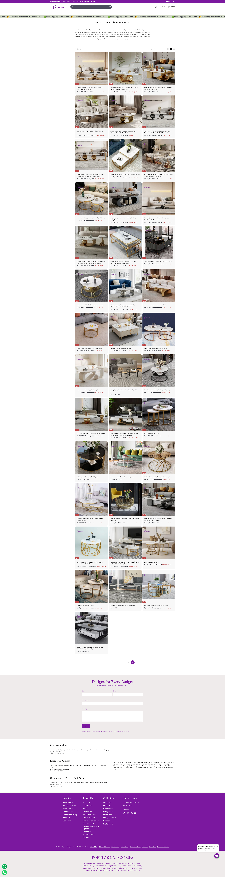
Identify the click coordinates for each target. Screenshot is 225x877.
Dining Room (98, 13)
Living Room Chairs (124, 866)
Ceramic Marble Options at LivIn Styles (92, 822)
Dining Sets (100, 863)
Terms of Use (68, 812)
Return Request (89, 818)
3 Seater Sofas (89, 870)
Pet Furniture (159, 13)
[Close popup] (218, 846)
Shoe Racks (125, 870)
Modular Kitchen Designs (89, 836)
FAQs (85, 808)
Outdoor (146, 13)
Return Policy (68, 802)
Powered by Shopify (163, 846)
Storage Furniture (129, 13)
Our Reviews (88, 812)
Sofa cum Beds (111, 863)
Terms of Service (122, 731)
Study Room (112, 13)
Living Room (83, 13)
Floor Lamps (97, 868)
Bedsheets (114, 868)
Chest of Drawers (135, 868)
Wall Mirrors (136, 866)
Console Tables (102, 870)
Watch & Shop (57, 13)
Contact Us (67, 821)
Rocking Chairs (110, 866)
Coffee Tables (89, 863)
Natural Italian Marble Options (91, 827)
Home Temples (114, 870)
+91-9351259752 (89, 1)
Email (114, 691)
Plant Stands (99, 866)
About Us (66, 818)
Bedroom (69, 13)
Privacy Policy (112, 731)
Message (84, 709)
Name (83, 691)
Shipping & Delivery (70, 805)
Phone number (86, 700)
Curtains (106, 868)
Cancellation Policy (70, 815)
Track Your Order (89, 815)
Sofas (91, 866)
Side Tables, (123, 868)
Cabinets (121, 863)
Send (85, 726)
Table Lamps (87, 868)
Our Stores (87, 832)
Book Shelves (130, 863)
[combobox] (91, 7)
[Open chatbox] (216, 855)
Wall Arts (137, 870)
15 (128, 662)
